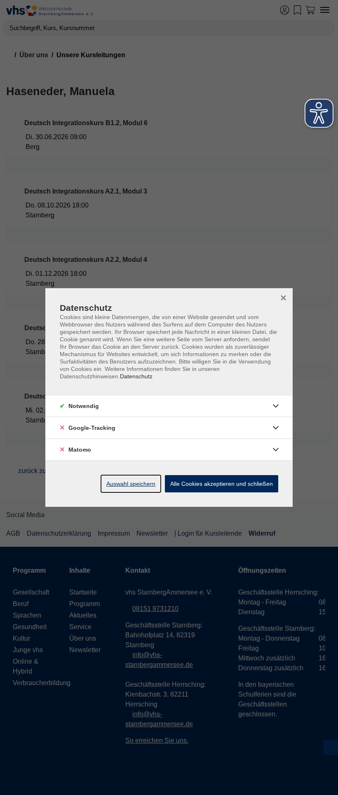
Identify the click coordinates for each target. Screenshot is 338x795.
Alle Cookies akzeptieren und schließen (221, 483)
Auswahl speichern (130, 483)
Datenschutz (136, 376)
